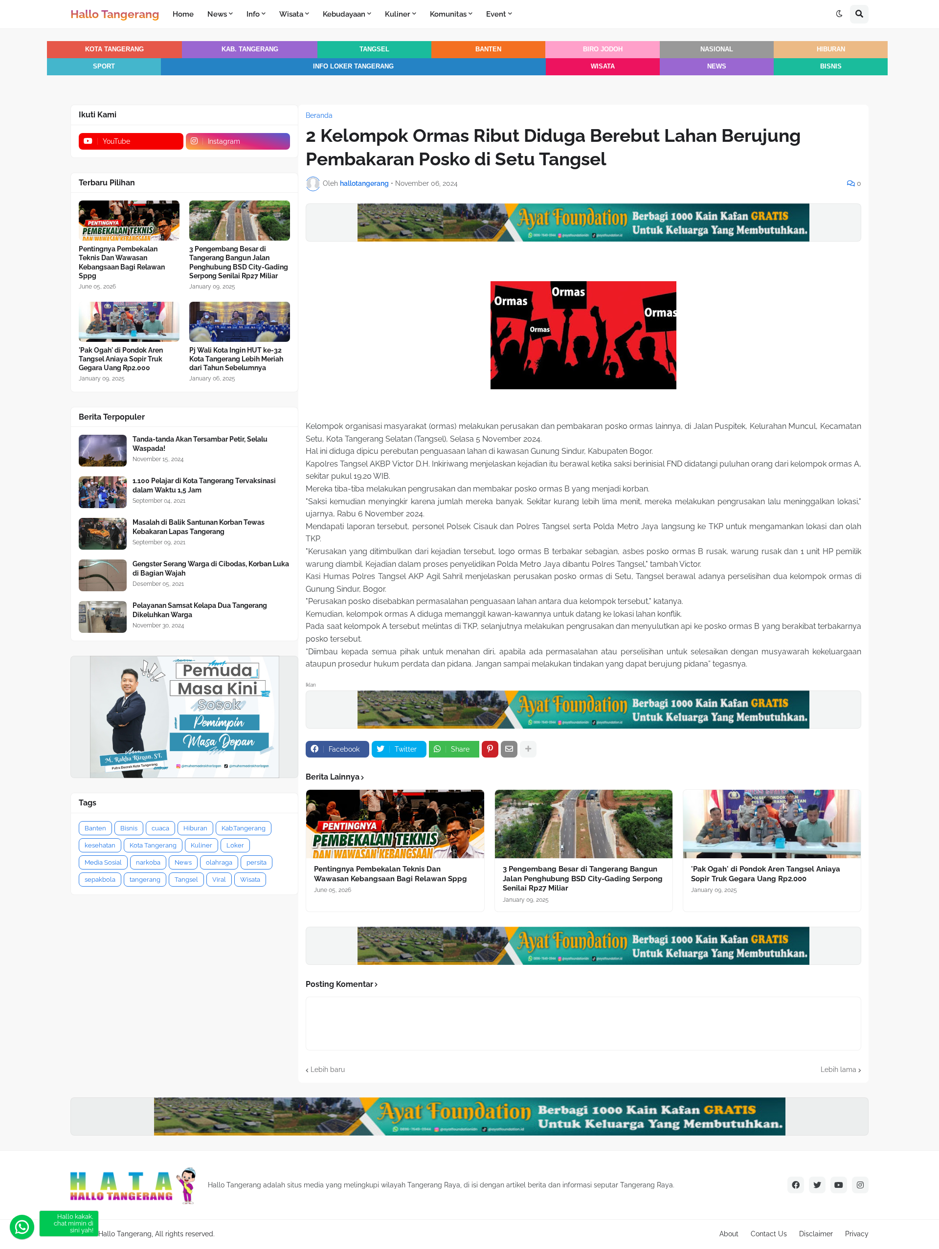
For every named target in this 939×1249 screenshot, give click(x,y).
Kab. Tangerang (250, 49)
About (728, 1234)
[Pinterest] (490, 749)
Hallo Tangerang (114, 14)
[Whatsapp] (22, 1227)
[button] (839, 14)
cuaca (160, 828)
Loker (235, 845)
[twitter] (817, 1185)
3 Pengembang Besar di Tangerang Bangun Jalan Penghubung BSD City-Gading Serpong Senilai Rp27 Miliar (583, 878)
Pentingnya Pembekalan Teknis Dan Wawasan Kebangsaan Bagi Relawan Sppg (390, 874)
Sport (104, 66)
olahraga (219, 862)
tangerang (145, 879)
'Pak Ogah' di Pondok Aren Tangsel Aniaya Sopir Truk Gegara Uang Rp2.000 (765, 874)
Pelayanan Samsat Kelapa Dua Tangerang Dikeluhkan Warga (200, 610)
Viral (219, 879)
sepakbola (100, 879)
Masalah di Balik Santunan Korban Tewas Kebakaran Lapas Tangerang (199, 526)
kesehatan (100, 845)
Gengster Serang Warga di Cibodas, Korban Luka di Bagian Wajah (211, 568)
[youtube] (838, 1185)
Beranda (319, 115)
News (716, 66)
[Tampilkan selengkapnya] (528, 749)
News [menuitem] (217, 14)
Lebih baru (328, 1069)
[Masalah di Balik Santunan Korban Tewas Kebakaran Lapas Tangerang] (103, 534)
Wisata (603, 66)
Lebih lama (838, 1069)
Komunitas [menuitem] (448, 14)
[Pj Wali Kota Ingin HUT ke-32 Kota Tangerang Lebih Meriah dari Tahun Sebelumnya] (239, 322)
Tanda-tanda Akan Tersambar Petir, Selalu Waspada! (200, 443)
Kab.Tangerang (244, 828)
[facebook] (795, 1185)
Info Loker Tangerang (353, 66)
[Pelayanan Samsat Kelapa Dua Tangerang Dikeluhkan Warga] (103, 617)
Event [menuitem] (496, 14)
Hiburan (831, 49)
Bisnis (831, 66)
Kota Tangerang (114, 49)
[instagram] (860, 1185)
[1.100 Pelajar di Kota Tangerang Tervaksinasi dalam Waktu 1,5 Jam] (103, 492)
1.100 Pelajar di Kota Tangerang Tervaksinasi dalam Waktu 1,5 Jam (204, 485)
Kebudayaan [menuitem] (344, 14)
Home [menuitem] (183, 14)
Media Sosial (103, 862)
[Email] (509, 749)
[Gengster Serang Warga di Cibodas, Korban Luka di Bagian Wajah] (103, 575)
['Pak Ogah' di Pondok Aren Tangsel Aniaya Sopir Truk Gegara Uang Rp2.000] (772, 824)
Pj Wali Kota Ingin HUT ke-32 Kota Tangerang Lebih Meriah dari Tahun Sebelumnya (236, 359)
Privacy (857, 1234)
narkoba (148, 862)
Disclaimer (816, 1234)
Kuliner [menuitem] (397, 14)
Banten (488, 49)
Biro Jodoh (603, 49)
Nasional (716, 49)
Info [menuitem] (253, 14)
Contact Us (769, 1234)
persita (256, 862)
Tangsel (374, 49)
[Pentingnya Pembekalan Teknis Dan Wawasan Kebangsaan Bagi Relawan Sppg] (395, 824)
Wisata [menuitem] (291, 14)
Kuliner (201, 845)
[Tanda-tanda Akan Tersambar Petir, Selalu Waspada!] (103, 451)
